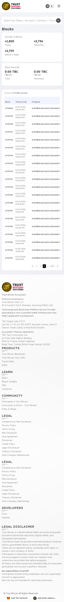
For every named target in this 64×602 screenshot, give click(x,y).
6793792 (9, 171)
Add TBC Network (19, 598)
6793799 (9, 116)
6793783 (9, 242)
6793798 (9, 124)
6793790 (9, 187)
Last (52, 266)
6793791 (9, 179)
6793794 (9, 155)
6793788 (9, 203)
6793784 (9, 234)
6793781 (9, 258)
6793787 (9, 211)
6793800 (9, 108)
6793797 (9, 132)
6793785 (9, 226)
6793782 (9, 250)
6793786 (9, 218)
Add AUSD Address (46, 598)
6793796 (9, 140)
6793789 (9, 195)
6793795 (9, 148)
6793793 (9, 163)
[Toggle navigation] (59, 6)
